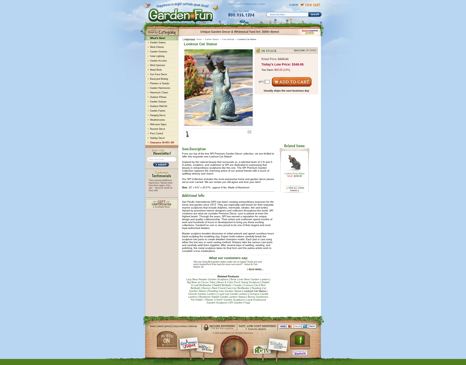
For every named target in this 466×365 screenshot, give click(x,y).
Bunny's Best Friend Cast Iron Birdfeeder (226, 288)
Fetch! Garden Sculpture (230, 299)
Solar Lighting (157, 56)
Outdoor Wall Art (158, 106)
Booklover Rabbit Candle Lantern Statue (222, 296)
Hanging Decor (157, 115)
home (231, 4)
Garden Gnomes (158, 51)
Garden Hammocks (160, 88)
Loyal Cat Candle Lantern (233, 293)
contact (261, 4)
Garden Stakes (158, 42)
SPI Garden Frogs (239, 302)
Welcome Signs (158, 124)
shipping (247, 4)
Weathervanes (157, 119)
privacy (169, 326)
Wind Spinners (157, 65)
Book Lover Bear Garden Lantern (249, 279)
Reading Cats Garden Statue (225, 290)
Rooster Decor (157, 129)
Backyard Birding (159, 79)
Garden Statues (212, 39)
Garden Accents (158, 60)
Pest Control (156, 133)
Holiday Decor (157, 138)
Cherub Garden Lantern (202, 293)
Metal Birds (156, 69)
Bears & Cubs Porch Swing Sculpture (238, 282)
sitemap (193, 326)
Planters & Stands (159, 83)
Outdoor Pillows (158, 97)
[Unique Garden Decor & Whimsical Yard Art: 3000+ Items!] (249, 36)
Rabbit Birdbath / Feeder (228, 285)
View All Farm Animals (296, 189)
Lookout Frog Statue (295, 173)
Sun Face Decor (158, 74)
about (238, 4)
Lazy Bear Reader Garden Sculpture (207, 279)
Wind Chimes (157, 47)
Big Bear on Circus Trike (201, 282)
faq (254, 4)
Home (199, 39)
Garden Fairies (157, 110)
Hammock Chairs (159, 92)
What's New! (157, 38)
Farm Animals (228, 39)
